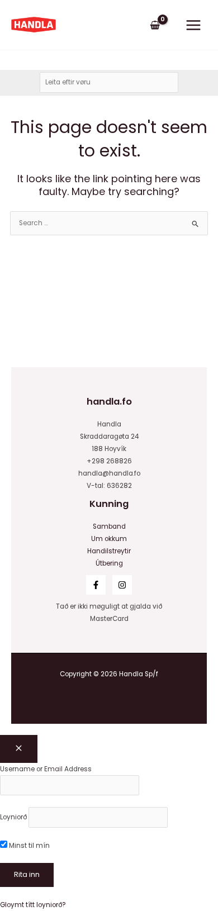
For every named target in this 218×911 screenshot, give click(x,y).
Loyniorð (13, 817)
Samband (109, 526)
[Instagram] (122, 585)
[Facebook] (96, 585)
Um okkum (109, 538)
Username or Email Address (46, 769)
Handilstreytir (109, 551)
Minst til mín (28, 845)
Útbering (109, 563)
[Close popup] (18, 749)
